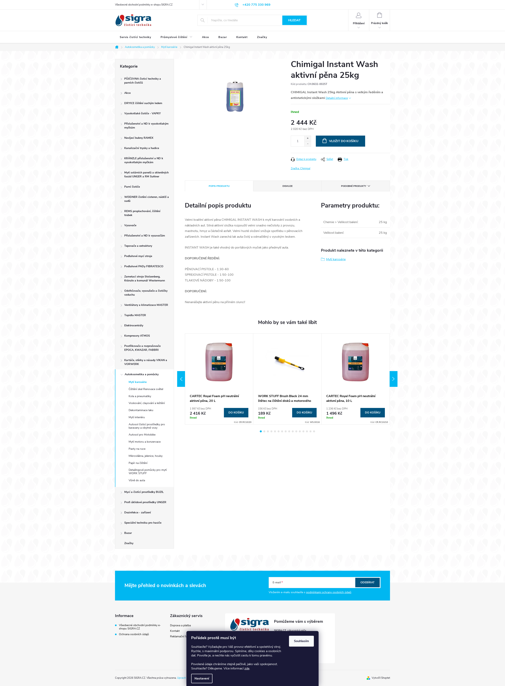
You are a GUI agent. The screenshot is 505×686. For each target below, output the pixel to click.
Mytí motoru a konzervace (145, 442)
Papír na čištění (138, 463)
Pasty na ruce (137, 449)
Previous (181, 379)
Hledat (294, 20)
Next (393, 379)
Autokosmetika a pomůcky (142, 374)
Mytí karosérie (138, 382)
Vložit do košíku (343, 141)
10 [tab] (293, 431)
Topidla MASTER (135, 315)
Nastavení (202, 678)
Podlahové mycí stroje (138, 256)
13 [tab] (303, 431)
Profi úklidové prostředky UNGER (145, 502)
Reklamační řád (179, 636)
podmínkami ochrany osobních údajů (328, 592)
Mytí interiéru (137, 417)
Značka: (300, 168)
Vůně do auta (137, 480)
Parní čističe (132, 187)
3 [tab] (268, 431)
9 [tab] (289, 431)
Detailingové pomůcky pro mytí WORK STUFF (148, 471)
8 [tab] (286, 431)
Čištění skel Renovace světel (146, 389)
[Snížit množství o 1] (307, 143)
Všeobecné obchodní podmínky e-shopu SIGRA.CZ (144, 5)
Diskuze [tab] (287, 186)
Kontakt (175, 631)
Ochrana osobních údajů (134, 634)
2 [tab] (264, 431)
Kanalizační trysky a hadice (141, 148)
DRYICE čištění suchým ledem (143, 103)
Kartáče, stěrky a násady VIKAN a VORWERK (145, 362)
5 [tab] (275, 431)
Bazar (128, 533)
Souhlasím (301, 641)
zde (246, 668)
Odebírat (367, 582)
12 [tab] (300, 431)
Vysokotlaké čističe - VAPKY (142, 113)
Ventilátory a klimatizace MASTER (146, 305)
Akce (127, 93)
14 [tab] (307, 431)
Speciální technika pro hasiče (142, 523)
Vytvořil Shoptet (381, 678)
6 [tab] (279, 431)
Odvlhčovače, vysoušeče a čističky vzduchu (145, 293)
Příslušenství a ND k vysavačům (144, 235)
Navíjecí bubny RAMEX (138, 138)
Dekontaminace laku (141, 410)
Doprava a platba (180, 625)
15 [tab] (310, 431)
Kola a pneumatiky (140, 396)
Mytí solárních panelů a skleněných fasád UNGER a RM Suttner (146, 174)
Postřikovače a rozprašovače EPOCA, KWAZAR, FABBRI (142, 348)
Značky (128, 543)
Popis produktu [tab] (219, 186)
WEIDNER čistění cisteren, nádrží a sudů (146, 199)
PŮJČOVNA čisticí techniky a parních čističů (142, 81)
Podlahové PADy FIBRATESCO (143, 266)
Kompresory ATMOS (137, 336)
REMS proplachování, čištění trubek (142, 213)
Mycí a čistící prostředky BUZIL (144, 492)
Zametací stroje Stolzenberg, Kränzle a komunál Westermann (144, 278)
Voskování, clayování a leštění (147, 403)
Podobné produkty (353, 186)
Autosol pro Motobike (142, 435)
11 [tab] (296, 431)
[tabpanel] (219, 379)
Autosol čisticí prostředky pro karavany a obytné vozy (147, 426)
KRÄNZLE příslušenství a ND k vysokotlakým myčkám (143, 160)
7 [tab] (282, 431)
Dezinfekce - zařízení (137, 512)
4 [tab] (271, 431)
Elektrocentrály (133, 325)
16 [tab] (314, 431)
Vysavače (130, 225)
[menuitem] (135, 37)
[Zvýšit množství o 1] (307, 138)
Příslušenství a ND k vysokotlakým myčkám (146, 125)
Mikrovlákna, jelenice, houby (146, 456)
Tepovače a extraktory (138, 246)
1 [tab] (261, 431)
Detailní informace (337, 98)
